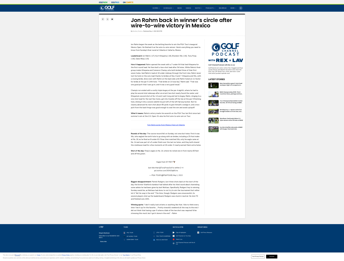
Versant (17, 255)
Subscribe (103, 242)
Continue (271, 256)
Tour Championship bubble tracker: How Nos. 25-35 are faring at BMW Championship (231, 102)
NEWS (179, 8)
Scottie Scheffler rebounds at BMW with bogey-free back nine (231, 128)
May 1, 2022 (178, 175)
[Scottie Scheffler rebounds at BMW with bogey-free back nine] (213, 129)
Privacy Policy (66, 255)
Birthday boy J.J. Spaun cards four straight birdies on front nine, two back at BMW (231, 110)
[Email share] (112, 19)
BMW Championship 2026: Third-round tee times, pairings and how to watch (231, 93)
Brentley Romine (137, 31)
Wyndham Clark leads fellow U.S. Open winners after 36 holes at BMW (231, 119)
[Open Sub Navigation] (159, 8)
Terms (38, 255)
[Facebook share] (103, 19)
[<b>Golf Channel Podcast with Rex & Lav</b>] (225, 52)
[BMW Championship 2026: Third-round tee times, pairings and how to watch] (213, 94)
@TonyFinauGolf (165, 167)
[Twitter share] (107, 19)
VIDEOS (188, 8)
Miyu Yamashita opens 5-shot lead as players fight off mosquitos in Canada (231, 84)
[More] (241, 8)
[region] (172, 256)
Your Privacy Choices (258, 256)
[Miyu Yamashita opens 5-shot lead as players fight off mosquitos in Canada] (213, 85)
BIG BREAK (222, 8)
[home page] (107, 8)
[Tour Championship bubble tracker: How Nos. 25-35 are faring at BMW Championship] (213, 103)
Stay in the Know (104, 233)
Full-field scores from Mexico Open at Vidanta (166, 125)
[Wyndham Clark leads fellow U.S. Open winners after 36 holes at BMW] (213, 120)
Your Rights (126, 255)
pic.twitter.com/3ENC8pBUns (166, 170)
